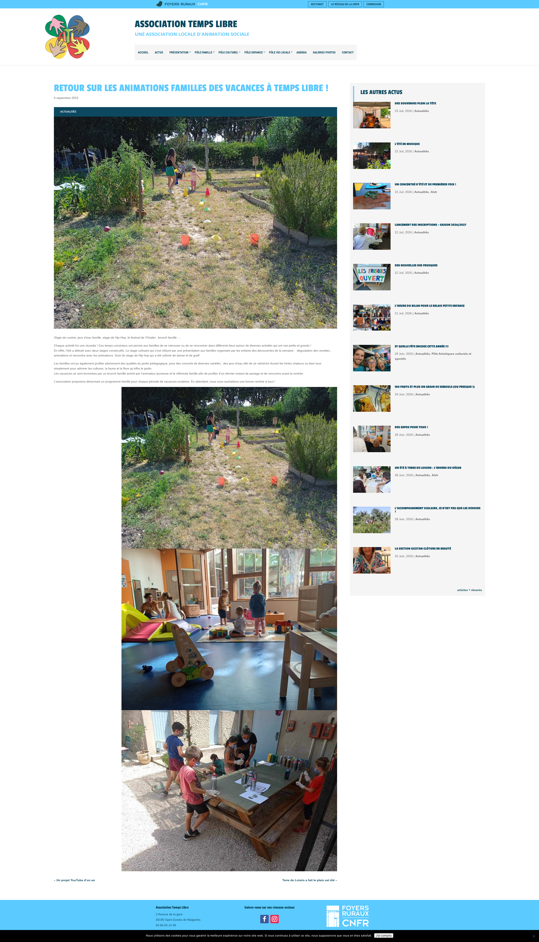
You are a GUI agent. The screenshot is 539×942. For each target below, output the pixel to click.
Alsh (434, 192)
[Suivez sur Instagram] (274, 919)
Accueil (143, 52)
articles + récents (469, 590)
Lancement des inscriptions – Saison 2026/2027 (430, 225)
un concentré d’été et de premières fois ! (425, 184)
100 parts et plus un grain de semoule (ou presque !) (435, 387)
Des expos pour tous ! (411, 427)
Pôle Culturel (228, 52)
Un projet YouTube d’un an (75, 880)
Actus (159, 52)
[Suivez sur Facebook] (264, 919)
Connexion (373, 4)
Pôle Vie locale (279, 52)
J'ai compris (384, 935)
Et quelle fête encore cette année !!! (421, 346)
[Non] (534, 936)
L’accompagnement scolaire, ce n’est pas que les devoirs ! (437, 509)
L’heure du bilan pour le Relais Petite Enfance (429, 306)
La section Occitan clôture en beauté (423, 548)
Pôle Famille (203, 52)
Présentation (178, 52)
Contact (348, 52)
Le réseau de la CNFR (345, 4)
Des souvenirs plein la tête (415, 103)
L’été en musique (407, 144)
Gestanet (317, 4)
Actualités (68, 111)
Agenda (301, 52)
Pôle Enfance (253, 52)
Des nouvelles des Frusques (416, 265)
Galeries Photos (324, 52)
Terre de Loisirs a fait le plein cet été (308, 880)
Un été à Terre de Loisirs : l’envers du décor (428, 468)
